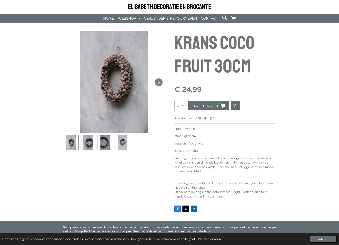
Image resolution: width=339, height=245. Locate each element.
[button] (71, 142)
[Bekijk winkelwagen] (233, 18)
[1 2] (180, 105)
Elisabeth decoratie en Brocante (169, 7)
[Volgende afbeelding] (159, 82)
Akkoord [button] (323, 239)
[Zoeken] (224, 18)
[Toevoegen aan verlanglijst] (235, 105)
